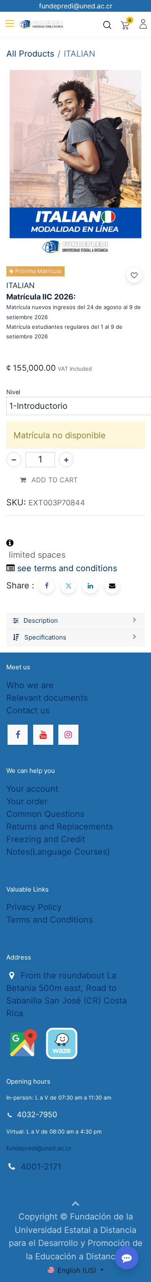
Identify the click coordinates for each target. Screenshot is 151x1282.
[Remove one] (13, 459)
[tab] (75, 621)
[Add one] (66, 459)
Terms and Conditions (49, 920)
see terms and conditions (67, 568)
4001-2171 (41, 1167)
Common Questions (45, 814)
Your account (32, 789)
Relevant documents (47, 698)
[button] (134, 274)
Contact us (27, 710)
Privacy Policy (34, 907)
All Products (30, 54)
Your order (26, 801)
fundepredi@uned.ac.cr (38, 1148)
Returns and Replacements (59, 827)
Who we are (30, 685)
